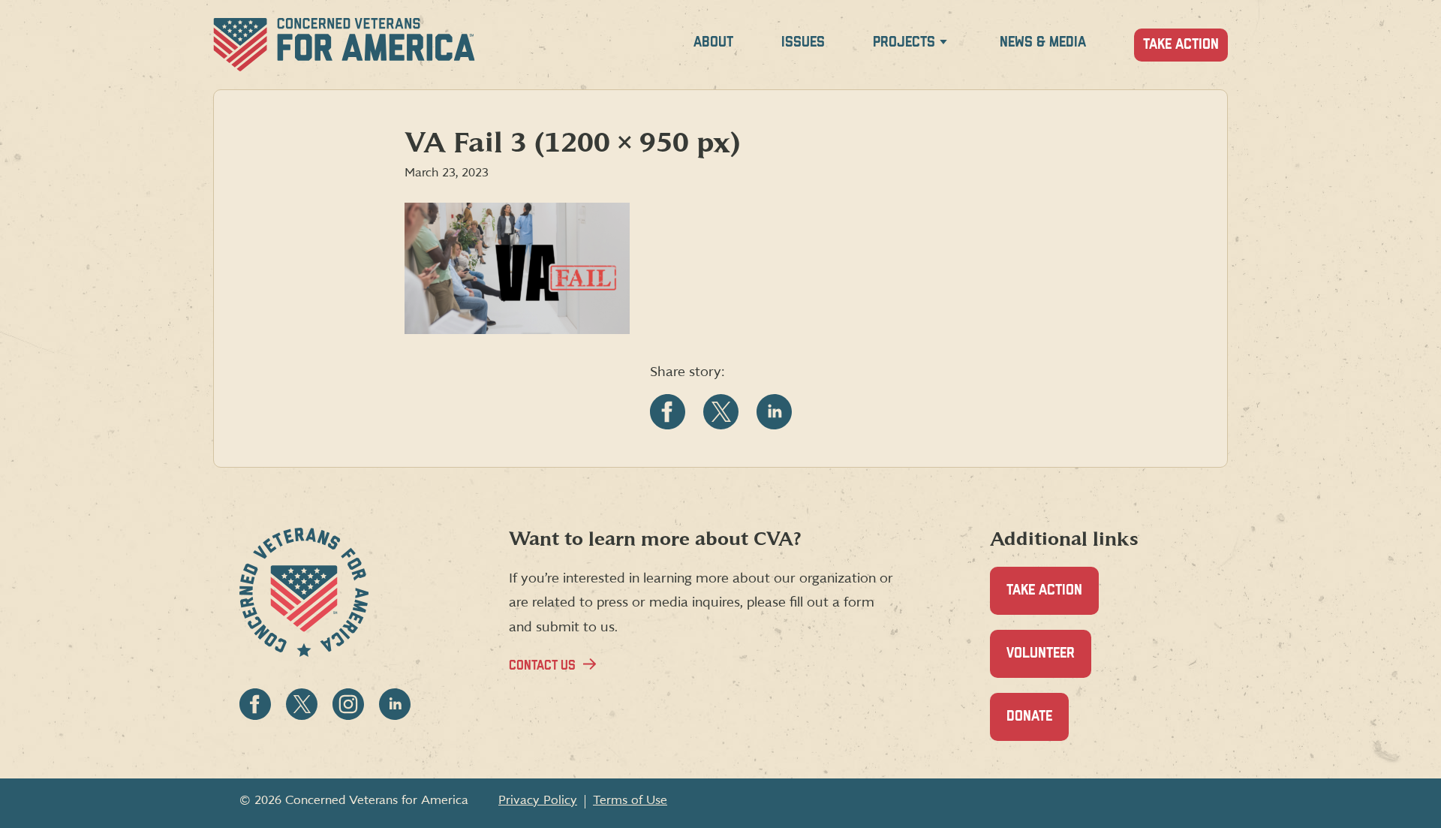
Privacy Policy (537, 800)
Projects (904, 42)
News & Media (1043, 42)
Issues (803, 42)
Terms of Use (630, 800)
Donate (1037, 725)
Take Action (1181, 44)
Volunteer (1048, 662)
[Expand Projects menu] (943, 45)
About (713, 42)
